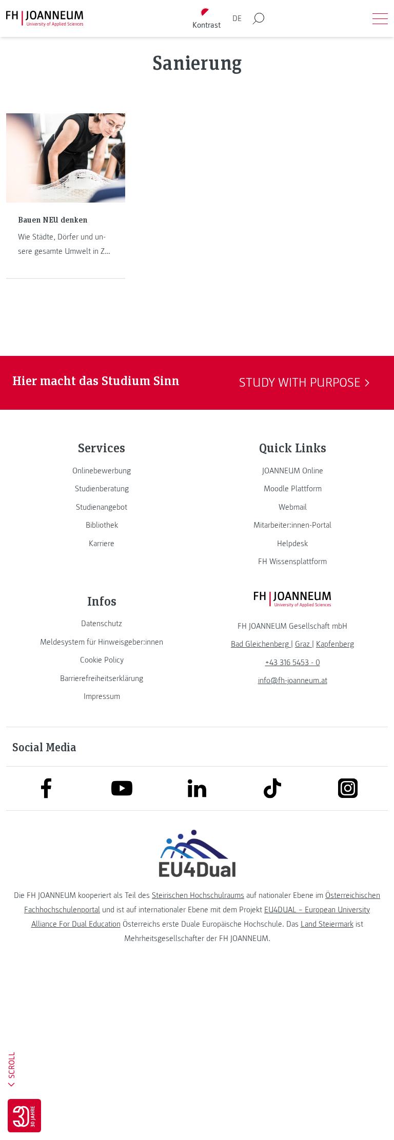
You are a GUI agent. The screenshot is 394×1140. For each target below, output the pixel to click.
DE (237, 18)
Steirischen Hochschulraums (198, 895)
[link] (101, 471)
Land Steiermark (327, 924)
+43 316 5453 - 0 (292, 662)
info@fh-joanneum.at (292, 680)
